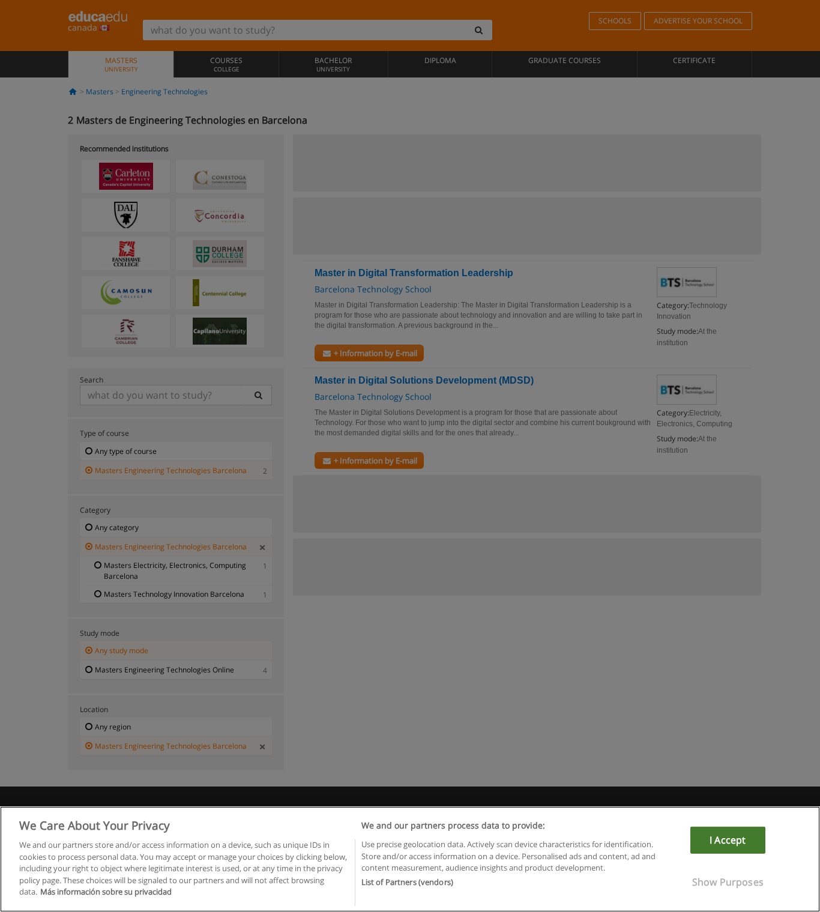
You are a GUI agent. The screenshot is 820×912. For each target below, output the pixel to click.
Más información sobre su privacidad (106, 891)
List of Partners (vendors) (407, 882)
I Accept (728, 840)
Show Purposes (728, 882)
